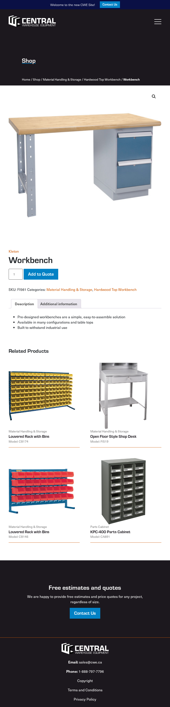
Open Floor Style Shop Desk (113, 436)
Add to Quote (41, 274)
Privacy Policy (85, 699)
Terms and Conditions (85, 689)
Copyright (85, 680)
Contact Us (109, 4)
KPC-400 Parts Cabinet (110, 531)
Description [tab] (24, 303)
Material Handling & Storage (62, 79)
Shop (36, 79)
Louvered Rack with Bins (29, 436)
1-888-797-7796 (85, 671)
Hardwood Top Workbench (102, 79)
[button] (154, 96)
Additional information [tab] (58, 303)
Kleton (14, 251)
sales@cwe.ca (85, 662)
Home (26, 79)
